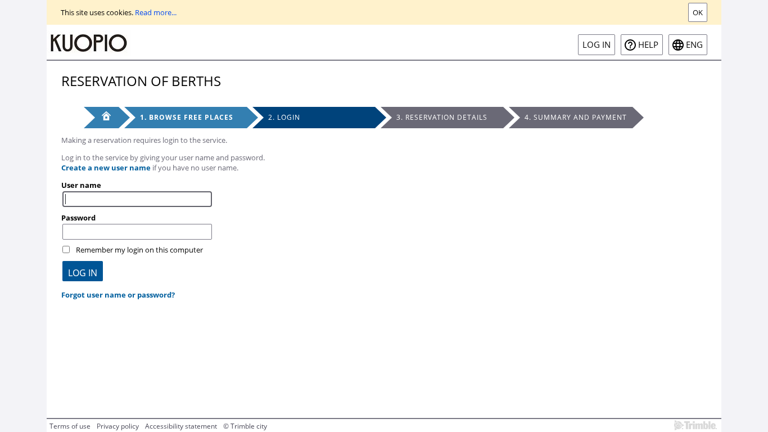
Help (648, 45)
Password (78, 218)
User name (81, 185)
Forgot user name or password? (118, 295)
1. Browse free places (186, 117)
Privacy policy (118, 426)
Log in (596, 45)
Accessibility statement (181, 426)
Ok (698, 12)
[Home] (89, 42)
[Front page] (101, 117)
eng (694, 45)
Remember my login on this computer (139, 250)
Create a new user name (106, 168)
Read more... (156, 12)
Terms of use (70, 426)
